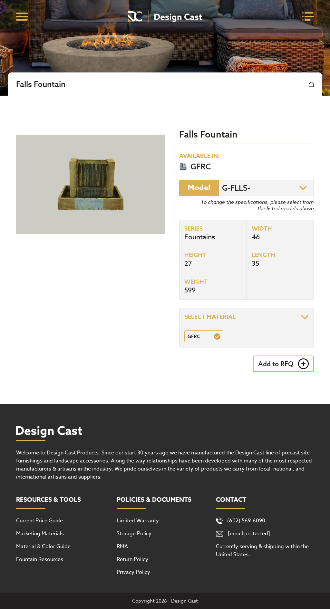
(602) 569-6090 (246, 521)
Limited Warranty (138, 521)
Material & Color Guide (43, 546)
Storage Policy (134, 534)
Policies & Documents (154, 499)
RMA (122, 546)
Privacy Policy (133, 572)
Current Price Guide (39, 521)
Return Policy (132, 559)
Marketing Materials (40, 534)
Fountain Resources (39, 559)
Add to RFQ (275, 364)
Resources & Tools (48, 499)
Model (199, 188)
